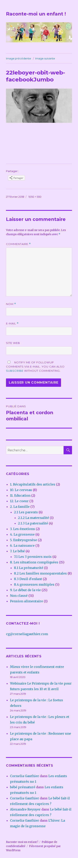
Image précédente (18, 58)
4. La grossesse (22, 534)
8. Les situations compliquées (34, 562)
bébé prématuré (22, 787)
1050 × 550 (34, 196)
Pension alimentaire (26, 601)
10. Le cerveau (21, 490)
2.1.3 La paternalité (33, 523)
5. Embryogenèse (23, 540)
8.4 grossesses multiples (34, 584)
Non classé (19, 596)
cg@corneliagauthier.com (27, 634)
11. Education (20, 495)
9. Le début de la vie (25, 590)
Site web (13, 342)
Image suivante (45, 58)
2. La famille (20, 507)
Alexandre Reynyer (25, 809)
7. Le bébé (17, 551)
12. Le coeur (19, 501)
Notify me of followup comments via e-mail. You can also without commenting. (35, 366)
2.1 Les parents (26, 512)
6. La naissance (22, 545)
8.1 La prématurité (28, 568)
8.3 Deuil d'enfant (28, 579)
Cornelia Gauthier (24, 776)
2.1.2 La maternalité (33, 518)
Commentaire (18, 244)
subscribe (14, 370)
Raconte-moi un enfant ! (36, 14)
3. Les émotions (22, 529)
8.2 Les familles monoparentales (40, 573)
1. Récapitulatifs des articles (32, 484)
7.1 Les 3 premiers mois (33, 557)
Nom (11, 304)
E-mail (12, 323)
